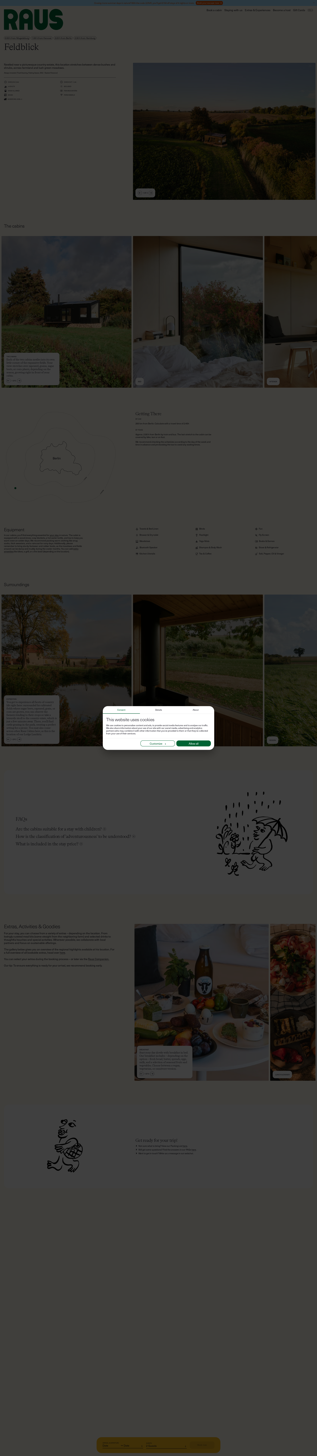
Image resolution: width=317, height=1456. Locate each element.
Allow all (193, 743)
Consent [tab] (121, 709)
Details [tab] (158, 709)
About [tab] (195, 709)
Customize (156, 743)
